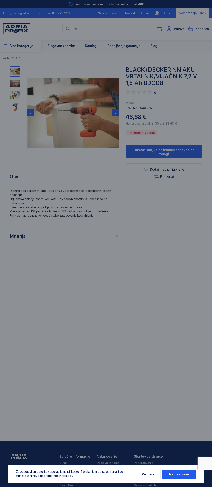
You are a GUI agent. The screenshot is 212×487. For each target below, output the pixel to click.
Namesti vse (179, 474)
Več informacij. (63, 475)
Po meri (148, 474)
